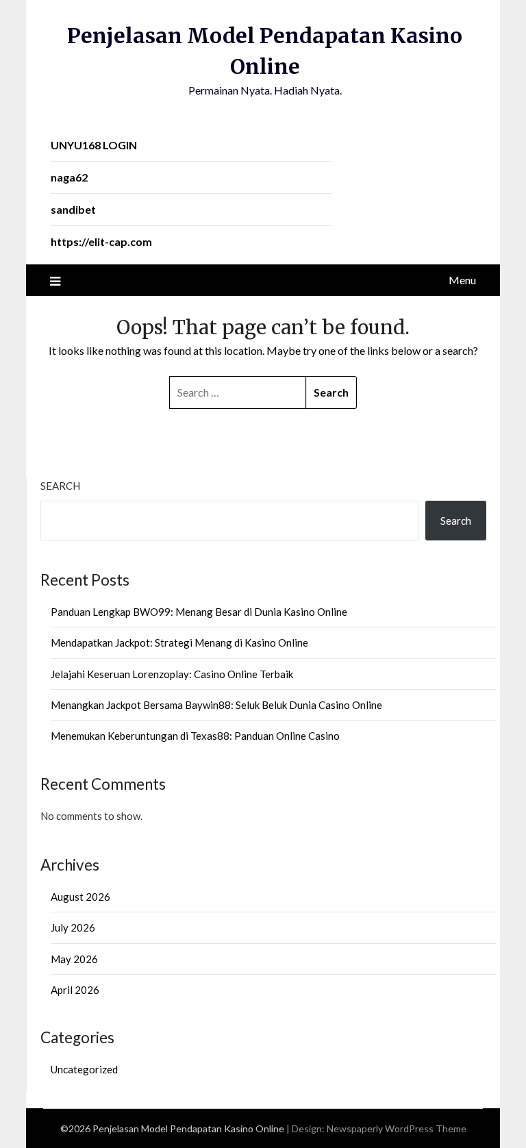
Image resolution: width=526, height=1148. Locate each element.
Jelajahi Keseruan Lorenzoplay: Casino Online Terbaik (172, 674)
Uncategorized (84, 1069)
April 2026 (75, 990)
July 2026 (73, 927)
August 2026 (80, 896)
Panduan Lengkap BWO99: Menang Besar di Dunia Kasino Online (199, 612)
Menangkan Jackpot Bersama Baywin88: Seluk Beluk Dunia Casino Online (216, 705)
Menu (462, 279)
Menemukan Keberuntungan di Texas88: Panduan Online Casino (195, 735)
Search (60, 485)
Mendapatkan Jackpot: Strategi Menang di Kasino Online (179, 642)
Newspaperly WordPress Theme (396, 1128)
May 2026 (74, 959)
